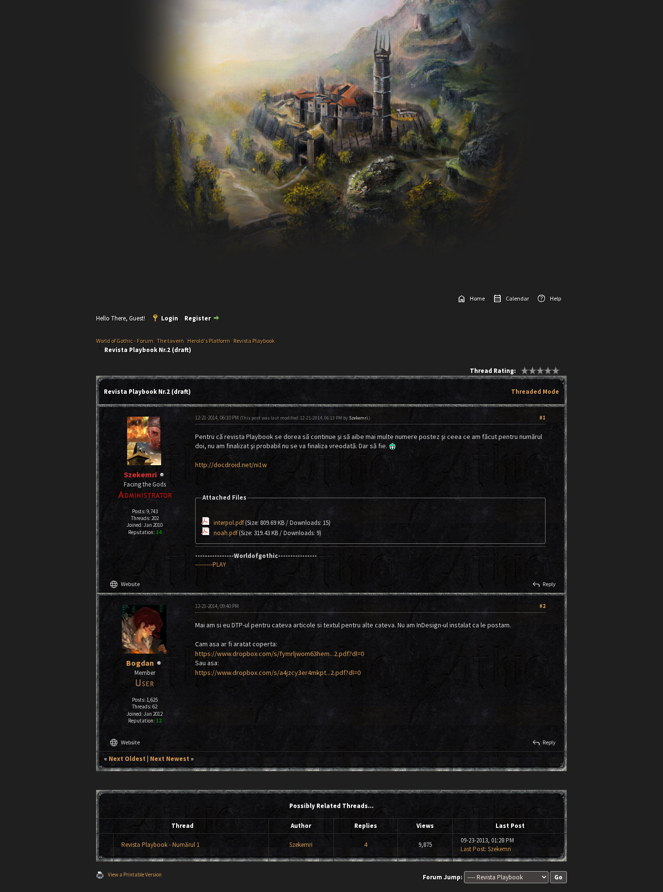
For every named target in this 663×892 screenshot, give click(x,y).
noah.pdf (225, 533)
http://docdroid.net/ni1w (231, 464)
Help (555, 298)
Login (169, 318)
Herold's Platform (208, 340)
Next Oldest (127, 759)
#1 (542, 417)
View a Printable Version (135, 874)
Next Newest (169, 759)
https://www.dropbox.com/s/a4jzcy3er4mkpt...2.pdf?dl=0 (278, 672)
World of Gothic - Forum (124, 340)
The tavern (170, 340)
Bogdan (140, 663)
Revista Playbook (254, 340)
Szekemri (358, 418)
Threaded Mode (535, 391)
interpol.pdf (229, 523)
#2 (542, 606)
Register (197, 318)
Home (477, 298)
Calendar (517, 298)
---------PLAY (210, 564)
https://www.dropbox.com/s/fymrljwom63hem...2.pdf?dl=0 (279, 653)
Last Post (473, 849)
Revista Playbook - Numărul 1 (160, 845)
